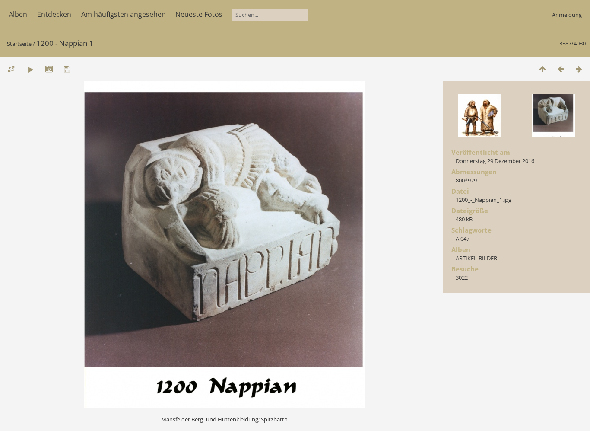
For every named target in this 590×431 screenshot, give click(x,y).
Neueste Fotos (198, 14)
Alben (18, 14)
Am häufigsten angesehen (123, 14)
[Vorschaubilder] (542, 69)
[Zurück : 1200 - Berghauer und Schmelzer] (561, 69)
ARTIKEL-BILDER (476, 258)
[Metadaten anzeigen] (49, 69)
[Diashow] (31, 69)
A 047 (462, 239)
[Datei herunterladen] (67, 69)
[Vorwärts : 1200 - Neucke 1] (579, 69)
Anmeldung (567, 15)
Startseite (19, 44)
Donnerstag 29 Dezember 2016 (495, 161)
